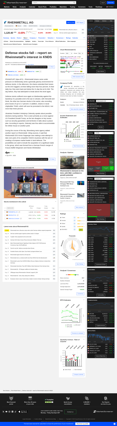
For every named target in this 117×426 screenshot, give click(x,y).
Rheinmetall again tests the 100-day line (20, 254)
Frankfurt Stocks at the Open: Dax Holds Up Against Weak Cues (26, 251)
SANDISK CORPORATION (96, 154)
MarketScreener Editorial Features (13, 44)
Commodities (91, 269)
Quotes (13, 38)
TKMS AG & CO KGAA (13, 218)
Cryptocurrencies (92, 300)
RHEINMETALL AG (13, 212)
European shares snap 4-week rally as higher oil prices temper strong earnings (30, 279)
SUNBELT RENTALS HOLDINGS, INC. (98, 113)
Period (75, 53)
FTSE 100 (91, 44)
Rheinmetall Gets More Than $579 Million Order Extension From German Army (29, 266)
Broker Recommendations (17, 41)
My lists (101, 127)
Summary (6, 38)
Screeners (81, 7)
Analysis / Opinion (66, 152)
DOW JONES (92, 38)
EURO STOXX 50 (93, 50)
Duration (62, 53)
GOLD (89, 283)
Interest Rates (91, 330)
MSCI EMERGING (93, 57)
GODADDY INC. (93, 144)
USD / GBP (91, 259)
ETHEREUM (92, 316)
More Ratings (80, 264)
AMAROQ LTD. (93, 104)
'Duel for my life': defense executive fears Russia (22, 248)
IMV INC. (91, 124)
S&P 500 (91, 36)
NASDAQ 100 (92, 40)
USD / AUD (91, 252)
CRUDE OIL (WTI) (92, 285)
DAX (90, 46)
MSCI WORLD (93, 59)
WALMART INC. (93, 186)
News (15, 7)
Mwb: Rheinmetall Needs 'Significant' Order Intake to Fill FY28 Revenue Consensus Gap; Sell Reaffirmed (28, 244)
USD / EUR (91, 238)
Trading (72, 7)
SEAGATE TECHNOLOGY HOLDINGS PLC (98, 156)
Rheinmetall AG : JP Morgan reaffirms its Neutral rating (23, 269)
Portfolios (53, 7)
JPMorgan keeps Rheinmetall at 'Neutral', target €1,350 (24, 272)
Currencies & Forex (101, 264)
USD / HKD (91, 257)
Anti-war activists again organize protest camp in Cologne (68, 33)
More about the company (77, 109)
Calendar (32, 7)
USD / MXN (91, 242)
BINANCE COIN (93, 320)
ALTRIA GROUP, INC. (94, 142)
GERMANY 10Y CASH (95, 346)
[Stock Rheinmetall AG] (22, 71)
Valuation (51, 38)
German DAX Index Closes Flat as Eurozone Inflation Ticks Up (25, 240)
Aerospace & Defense (78, 102)
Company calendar (78, 374)
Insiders (34, 41)
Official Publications (60, 41)
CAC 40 (91, 48)
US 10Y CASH (93, 344)
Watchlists (63, 7)
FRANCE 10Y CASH (94, 350)
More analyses (79, 207)
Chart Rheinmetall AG (68, 50)
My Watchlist (91, 101)
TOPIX (91, 55)
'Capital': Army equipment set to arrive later (20, 236)
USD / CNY (91, 248)
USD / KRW (91, 254)
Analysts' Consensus (68, 270)
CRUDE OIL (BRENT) (93, 287)
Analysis (23, 7)
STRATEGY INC (93, 184)
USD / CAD (91, 240)
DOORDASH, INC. (94, 190)
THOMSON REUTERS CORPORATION (98, 182)
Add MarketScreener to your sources (37, 67)
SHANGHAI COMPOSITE (95, 52)
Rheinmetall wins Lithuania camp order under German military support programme (68, 29)
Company (33, 38)
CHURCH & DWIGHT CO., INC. (97, 140)
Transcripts (41, 41)
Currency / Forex (92, 224)
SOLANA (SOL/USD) (94, 318)
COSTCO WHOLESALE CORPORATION (98, 188)
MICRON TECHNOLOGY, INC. (96, 120)
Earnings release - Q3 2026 (77, 105)
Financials (41, 38)
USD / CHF (91, 261)
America (104, 21)
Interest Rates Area (100, 356)
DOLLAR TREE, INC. (94, 138)
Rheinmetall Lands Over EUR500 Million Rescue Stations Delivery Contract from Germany (30, 262)
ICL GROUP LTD (93, 115)
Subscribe (111, 2)
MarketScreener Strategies (30, 44)
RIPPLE (91, 322)
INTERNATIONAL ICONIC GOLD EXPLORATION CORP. (98, 122)
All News (6, 41)
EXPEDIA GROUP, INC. (95, 136)
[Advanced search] (74, 2)
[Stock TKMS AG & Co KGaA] (24, 75)
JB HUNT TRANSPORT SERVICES (98, 148)
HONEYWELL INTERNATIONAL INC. (98, 111)
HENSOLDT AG (12, 215)
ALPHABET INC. (93, 108)
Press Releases (49, 41)
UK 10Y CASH (93, 352)
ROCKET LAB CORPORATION (97, 198)
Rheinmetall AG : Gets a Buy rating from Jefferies (22, 275)
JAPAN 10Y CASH (94, 348)
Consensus (60, 38)
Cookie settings (38, 419)
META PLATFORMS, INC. (95, 106)
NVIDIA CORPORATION (95, 118)
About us (61, 419)
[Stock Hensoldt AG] (40, 71)
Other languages (71, 41)
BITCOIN (91, 313)
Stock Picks (42, 7)
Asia (111, 21)
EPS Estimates (65, 300)
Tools (90, 7)
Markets (7, 7)
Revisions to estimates (77, 333)
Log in (103, 2)
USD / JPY (90, 250)
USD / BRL (90, 244)
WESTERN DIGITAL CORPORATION (98, 193)
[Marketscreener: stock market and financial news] (15, 2)
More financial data (78, 146)
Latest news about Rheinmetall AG (16, 226)
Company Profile (66, 83)
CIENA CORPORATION (95, 152)
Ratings (68, 38)
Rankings (99, 7)
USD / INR (90, 246)
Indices (91, 21)
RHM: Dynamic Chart (78, 76)
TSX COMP (92, 42)
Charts (19, 38)
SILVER (90, 289)
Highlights (27, 41)
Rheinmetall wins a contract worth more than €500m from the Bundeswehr (28, 258)
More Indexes (100, 71)
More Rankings (101, 173)
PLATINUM (91, 291)
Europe (97, 21)
